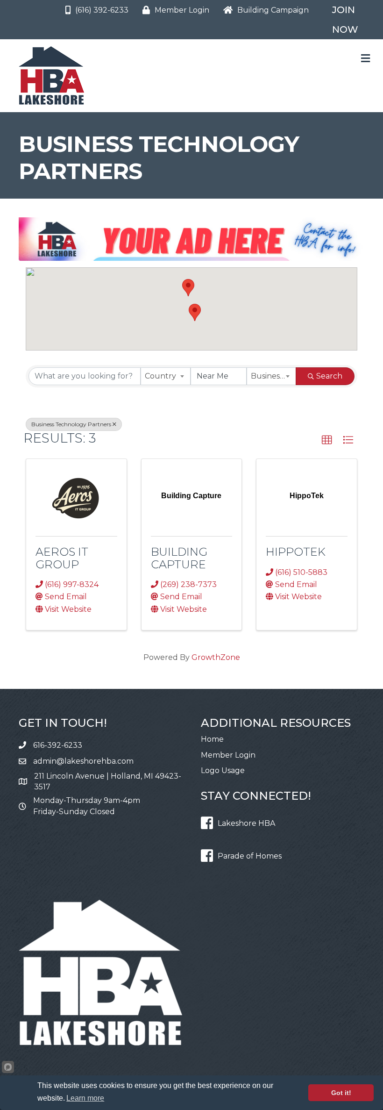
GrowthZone (216, 657)
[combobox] (166, 376)
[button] (188, 287)
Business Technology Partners (71, 424)
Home (212, 739)
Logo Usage (223, 770)
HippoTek (296, 552)
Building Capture (179, 558)
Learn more (85, 1098)
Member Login (228, 755)
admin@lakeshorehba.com (83, 761)
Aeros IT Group (61, 558)
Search (329, 376)
